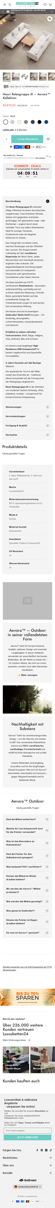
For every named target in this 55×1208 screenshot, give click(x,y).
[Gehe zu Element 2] (16, 77)
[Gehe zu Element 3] (25, 77)
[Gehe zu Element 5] (43, 77)
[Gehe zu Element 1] (7, 77)
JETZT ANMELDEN (27, 1137)
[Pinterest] (41, 1150)
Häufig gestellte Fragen (13, 453)
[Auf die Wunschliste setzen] (48, 139)
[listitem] (27, 1103)
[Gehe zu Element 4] (34, 77)
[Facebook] (37, 1150)
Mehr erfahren (40, 158)
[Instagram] (46, 1150)
